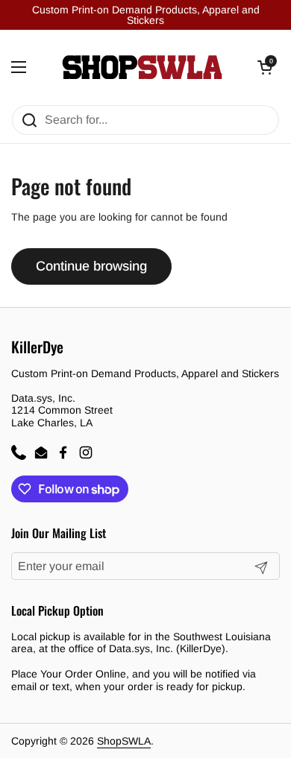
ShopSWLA (124, 741)
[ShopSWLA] (142, 67)
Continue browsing (91, 266)
